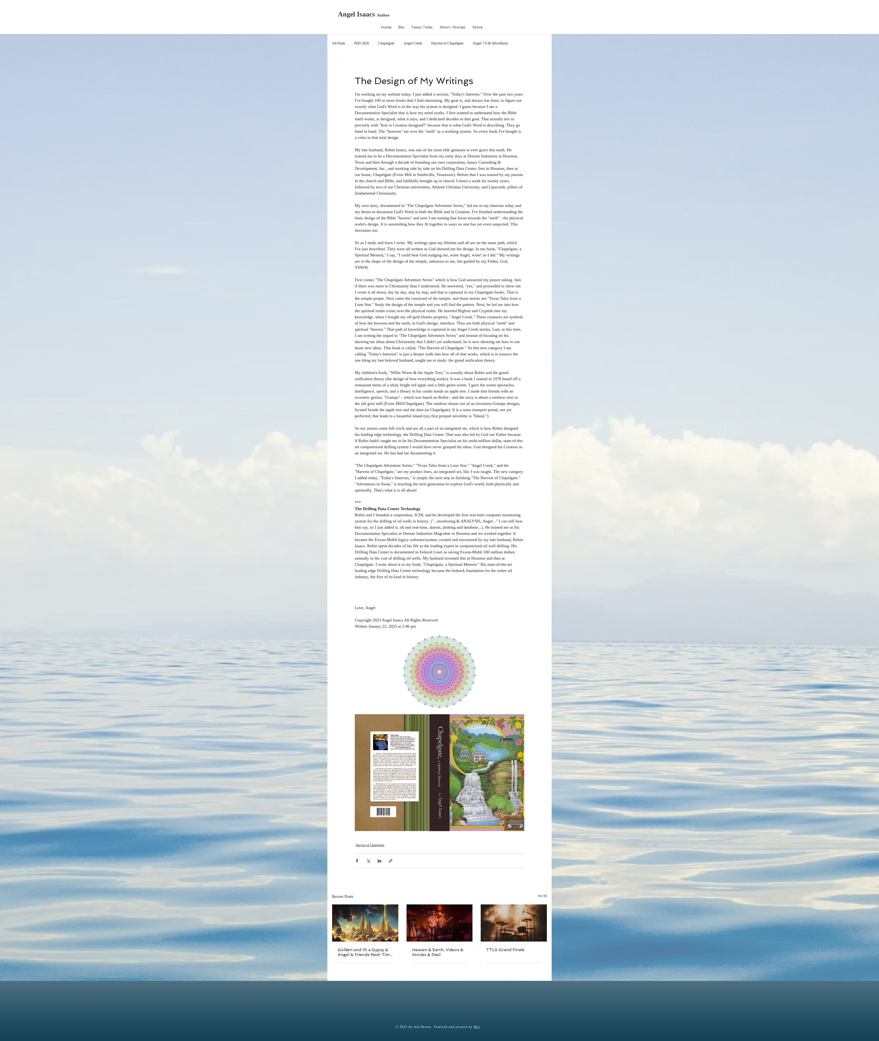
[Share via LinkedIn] (379, 861)
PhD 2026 (361, 43)
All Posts (338, 43)
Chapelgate (386, 43)
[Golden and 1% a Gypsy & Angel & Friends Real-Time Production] (365, 923)
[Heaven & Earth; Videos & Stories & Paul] (440, 923)
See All (542, 896)
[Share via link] (390, 861)
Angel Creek (413, 43)
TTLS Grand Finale (505, 949)
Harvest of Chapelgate (447, 43)
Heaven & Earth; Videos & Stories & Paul (437, 952)
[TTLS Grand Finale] (514, 923)
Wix (477, 1027)
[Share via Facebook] (357, 861)
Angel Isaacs (357, 14)
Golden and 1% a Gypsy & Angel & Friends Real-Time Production (365, 952)
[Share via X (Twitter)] (368, 861)
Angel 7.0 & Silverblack (490, 43)
